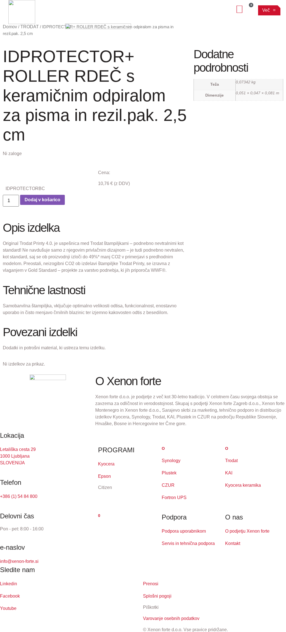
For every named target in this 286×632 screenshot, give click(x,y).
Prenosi (150, 583)
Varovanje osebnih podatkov (171, 618)
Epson (104, 476)
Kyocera (106, 464)
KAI (228, 473)
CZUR (168, 485)
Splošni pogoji (157, 596)
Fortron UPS (174, 497)
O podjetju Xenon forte (247, 531)
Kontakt (232, 543)
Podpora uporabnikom (184, 531)
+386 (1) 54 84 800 (18, 496)
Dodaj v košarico (42, 199)
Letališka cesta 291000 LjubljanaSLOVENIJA (18, 456)
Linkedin (8, 583)
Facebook (10, 596)
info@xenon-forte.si (19, 561)
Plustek (169, 473)
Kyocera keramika (243, 485)
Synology (171, 460)
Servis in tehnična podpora (188, 543)
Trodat (231, 460)
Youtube (8, 608)
